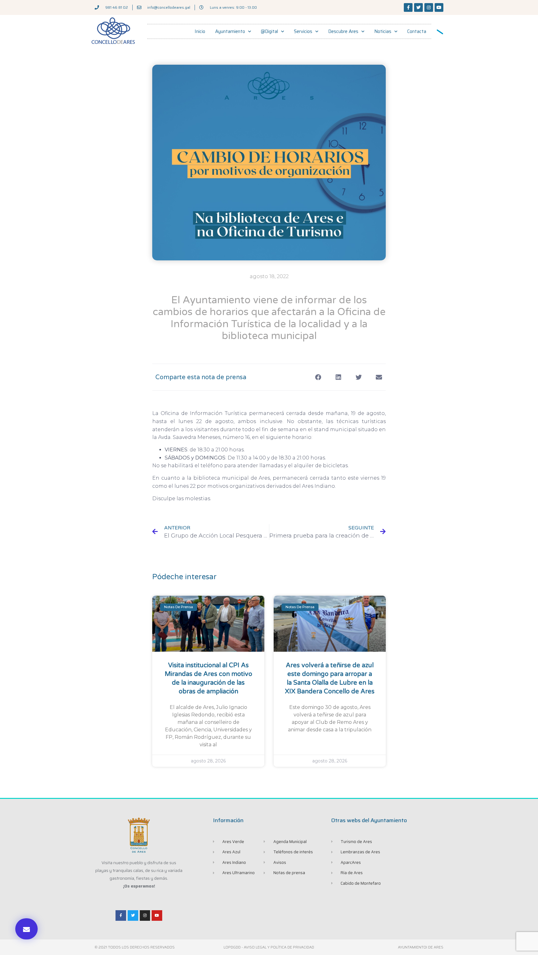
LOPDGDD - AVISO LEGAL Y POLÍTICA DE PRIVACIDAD (269, 947)
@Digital (269, 31)
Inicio (200, 31)
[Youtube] (439, 7)
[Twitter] (418, 7)
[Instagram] (428, 7)
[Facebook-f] (408, 7)
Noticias (382, 31)
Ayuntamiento (230, 31)
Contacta (416, 31)
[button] (26, 928)
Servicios (303, 31)
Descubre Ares (343, 31)
